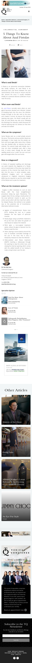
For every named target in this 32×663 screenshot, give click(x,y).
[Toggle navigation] (29, 11)
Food (12, 654)
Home (3, 19)
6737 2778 (6, 282)
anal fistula (7, 108)
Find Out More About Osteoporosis (15, 298)
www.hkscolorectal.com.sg (8, 284)
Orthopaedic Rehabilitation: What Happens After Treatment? (19, 319)
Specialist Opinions (11, 19)
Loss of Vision (13, 308)
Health (19, 653)
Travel (24, 653)
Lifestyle (18, 654)
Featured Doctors (10, 653)
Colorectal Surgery (22, 19)
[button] (15, 329)
